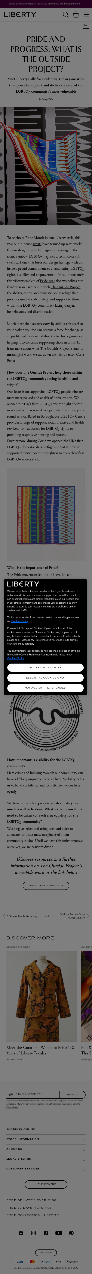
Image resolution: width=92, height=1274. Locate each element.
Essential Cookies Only (45, 678)
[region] (45, 637)
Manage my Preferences (45, 688)
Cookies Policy (19, 621)
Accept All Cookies (45, 668)
